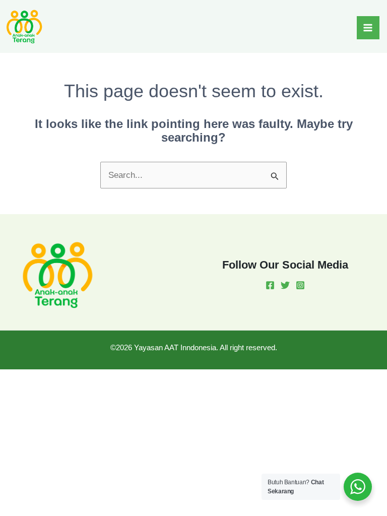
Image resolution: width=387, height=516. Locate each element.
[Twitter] (285, 285)
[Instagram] (300, 285)
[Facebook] (270, 285)
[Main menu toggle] (368, 27)
